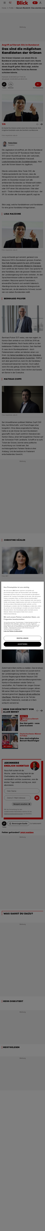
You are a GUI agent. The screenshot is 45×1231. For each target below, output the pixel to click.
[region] (22, 615)
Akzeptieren (22, 644)
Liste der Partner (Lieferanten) (13, 631)
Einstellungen (22, 638)
